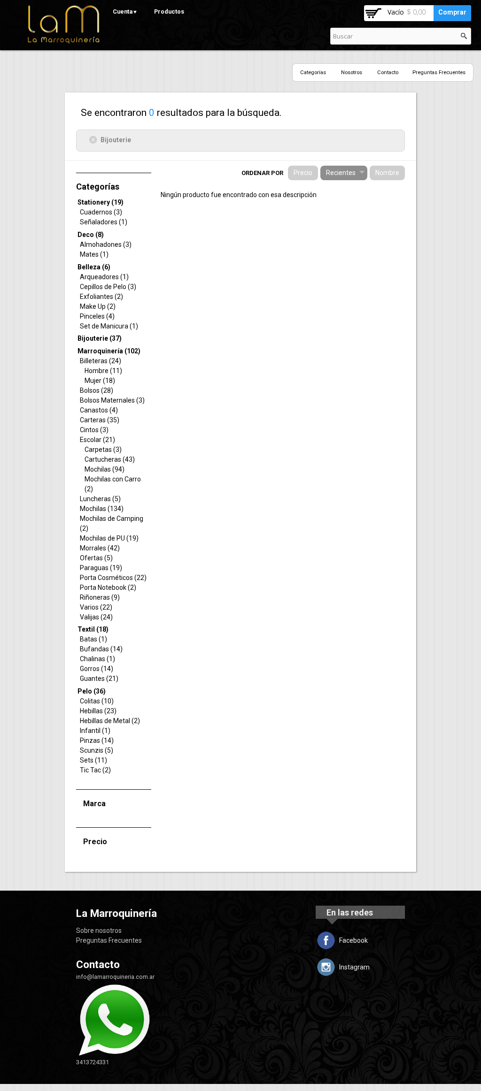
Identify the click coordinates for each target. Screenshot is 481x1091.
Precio (303, 172)
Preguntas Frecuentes (109, 940)
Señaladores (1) (103, 222)
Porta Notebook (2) (108, 587)
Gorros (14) (96, 668)
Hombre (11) (103, 370)
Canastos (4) (99, 410)
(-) (95, 139)
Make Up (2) (98, 306)
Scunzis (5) (96, 750)
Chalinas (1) (97, 659)
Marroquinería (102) (109, 351)
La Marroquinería (116, 913)
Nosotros (351, 72)
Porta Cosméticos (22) (113, 577)
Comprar (452, 12)
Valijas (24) (96, 617)
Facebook (353, 940)
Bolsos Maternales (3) (112, 400)
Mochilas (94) (104, 469)
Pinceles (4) (97, 316)
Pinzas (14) (97, 740)
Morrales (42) (100, 548)
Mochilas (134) (102, 508)
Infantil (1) (95, 730)
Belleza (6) (94, 267)
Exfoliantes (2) (101, 296)
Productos (169, 11)
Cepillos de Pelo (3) (108, 286)
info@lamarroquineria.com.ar (115, 976)
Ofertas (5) (96, 558)
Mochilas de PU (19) (109, 538)
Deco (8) (91, 234)
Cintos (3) (94, 430)
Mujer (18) (100, 380)
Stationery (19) (101, 202)
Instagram (354, 967)
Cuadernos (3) (101, 212)
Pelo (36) (92, 691)
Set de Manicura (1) (109, 326)
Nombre (387, 172)
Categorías (313, 72)
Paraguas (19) (101, 568)
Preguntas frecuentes (438, 72)
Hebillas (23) (98, 711)
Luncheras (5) (100, 499)
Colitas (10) (97, 701)
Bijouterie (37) (100, 338)
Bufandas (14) (101, 649)
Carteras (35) (99, 420)
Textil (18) (93, 629)
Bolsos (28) (96, 390)
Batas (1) (93, 639)
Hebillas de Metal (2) (110, 721)
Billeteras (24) (100, 361)
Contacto (387, 72)
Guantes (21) (99, 678)
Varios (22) (96, 607)
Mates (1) (94, 254)
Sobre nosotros (99, 930)
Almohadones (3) (106, 244)
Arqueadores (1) (104, 277)
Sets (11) (93, 760)
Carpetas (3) (103, 449)
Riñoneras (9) (100, 597)
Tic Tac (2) (95, 770)
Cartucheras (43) (110, 459)
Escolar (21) (97, 439)
